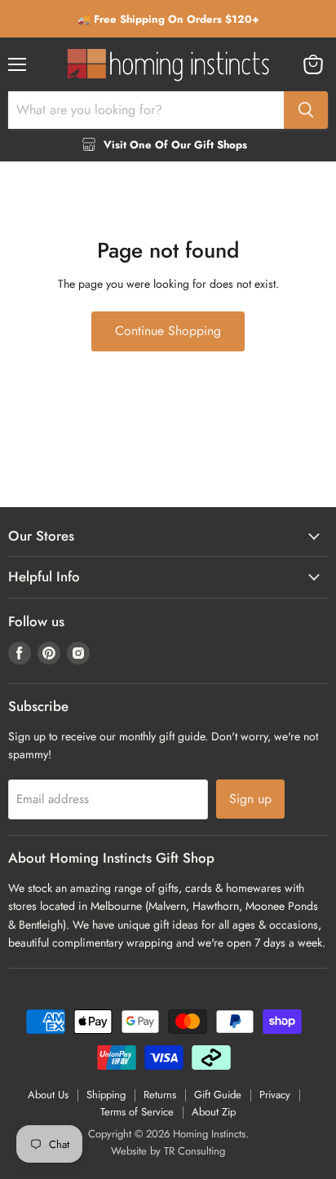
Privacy (274, 1094)
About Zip (214, 1111)
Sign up (250, 798)
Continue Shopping (168, 330)
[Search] (306, 110)
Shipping (106, 1094)
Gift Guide (217, 1094)
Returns (160, 1094)
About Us (48, 1094)
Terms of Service (137, 1111)
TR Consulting (194, 1151)
